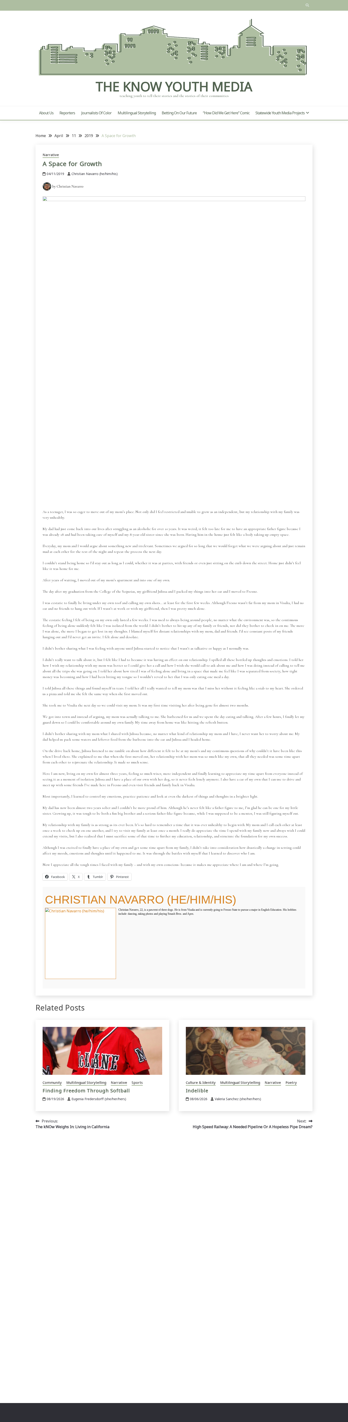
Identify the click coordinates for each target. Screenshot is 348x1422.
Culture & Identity (201, 1082)
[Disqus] (174, 1200)
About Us (46, 112)
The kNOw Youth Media (174, 86)
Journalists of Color (96, 112)
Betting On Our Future (179, 112)
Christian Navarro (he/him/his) (94, 173)
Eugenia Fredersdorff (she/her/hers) (98, 1099)
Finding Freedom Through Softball (86, 1090)
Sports (137, 1082)
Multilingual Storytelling (137, 112)
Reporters (67, 112)
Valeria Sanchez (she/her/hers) (238, 1099)
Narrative (51, 154)
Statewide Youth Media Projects (280, 112)
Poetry (291, 1082)
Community (52, 1082)
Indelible (197, 1090)
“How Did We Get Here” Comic (226, 112)
